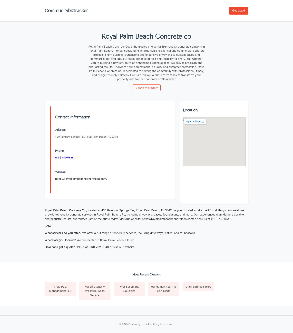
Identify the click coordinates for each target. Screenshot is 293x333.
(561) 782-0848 (64, 157)
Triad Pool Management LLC (60, 289)
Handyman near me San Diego (164, 289)
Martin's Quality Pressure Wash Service (95, 291)
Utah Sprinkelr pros (198, 286)
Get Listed (238, 10)
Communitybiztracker (66, 10)
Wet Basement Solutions (129, 289)
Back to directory (146, 87)
